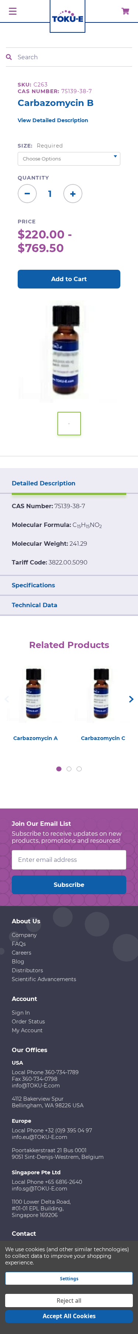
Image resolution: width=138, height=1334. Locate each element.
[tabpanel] (35, 701)
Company (24, 935)
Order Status (28, 1021)
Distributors (27, 970)
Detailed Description (43, 483)
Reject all (69, 1300)
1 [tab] (58, 769)
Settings (69, 1278)
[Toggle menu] (11, 11)
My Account (27, 1030)
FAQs (19, 944)
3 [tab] (79, 769)
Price (27, 221)
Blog (18, 961)
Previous (6, 699)
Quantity (33, 177)
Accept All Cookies (69, 1316)
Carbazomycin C (103, 738)
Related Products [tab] (69, 645)
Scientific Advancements (44, 979)
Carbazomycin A (35, 738)
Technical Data (34, 605)
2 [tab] (69, 769)
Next (131, 699)
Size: (40, 145)
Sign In (21, 1012)
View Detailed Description (53, 120)
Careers (21, 952)
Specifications (33, 585)
